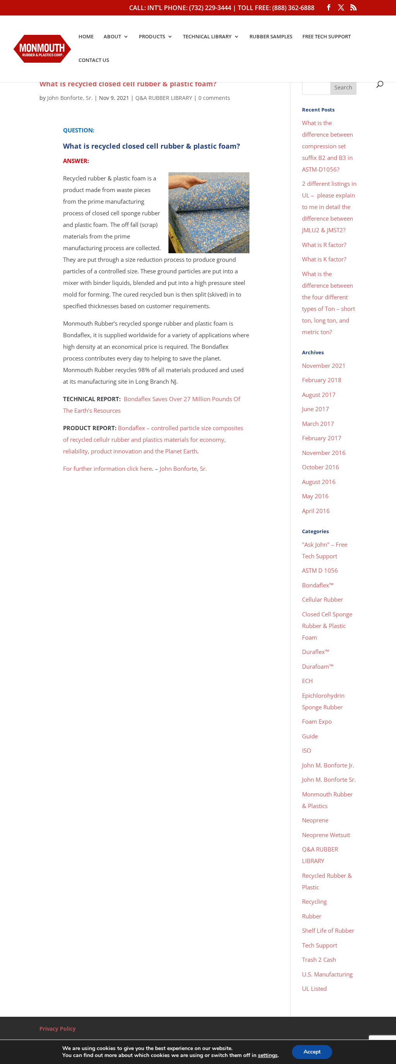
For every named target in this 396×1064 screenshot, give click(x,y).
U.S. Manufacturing (327, 974)
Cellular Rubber (322, 599)
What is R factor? (324, 245)
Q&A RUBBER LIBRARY (163, 97)
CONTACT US (94, 60)
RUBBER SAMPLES (270, 37)
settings (268, 1055)
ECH (307, 681)
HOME (86, 37)
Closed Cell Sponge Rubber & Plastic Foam (327, 625)
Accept (312, 1051)
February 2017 (321, 438)
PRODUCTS (152, 37)
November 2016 (324, 452)
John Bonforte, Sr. (70, 97)
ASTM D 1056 (320, 570)
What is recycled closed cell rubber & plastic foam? (128, 83)
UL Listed (314, 988)
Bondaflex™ (317, 585)
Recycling (314, 901)
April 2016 (316, 511)
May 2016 (315, 496)
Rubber (311, 916)
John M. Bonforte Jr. (328, 765)
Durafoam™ (317, 666)
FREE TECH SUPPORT (326, 37)
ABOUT (112, 37)
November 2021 (324, 365)
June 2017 (315, 409)
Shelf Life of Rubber (328, 930)
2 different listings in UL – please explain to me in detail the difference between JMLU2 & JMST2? (329, 207)
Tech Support (319, 945)
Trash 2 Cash (319, 959)
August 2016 (319, 482)
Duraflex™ (315, 652)
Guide (310, 736)
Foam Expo (317, 721)
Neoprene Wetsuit (326, 835)
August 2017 (319, 394)
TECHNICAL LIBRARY (207, 37)
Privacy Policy (57, 1028)
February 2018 (321, 380)
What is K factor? (324, 259)
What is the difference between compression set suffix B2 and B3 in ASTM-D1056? (327, 146)
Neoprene (315, 820)
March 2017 (318, 423)
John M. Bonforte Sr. (329, 779)
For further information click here (107, 468)
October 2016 (320, 467)
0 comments (214, 97)
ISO (306, 750)
